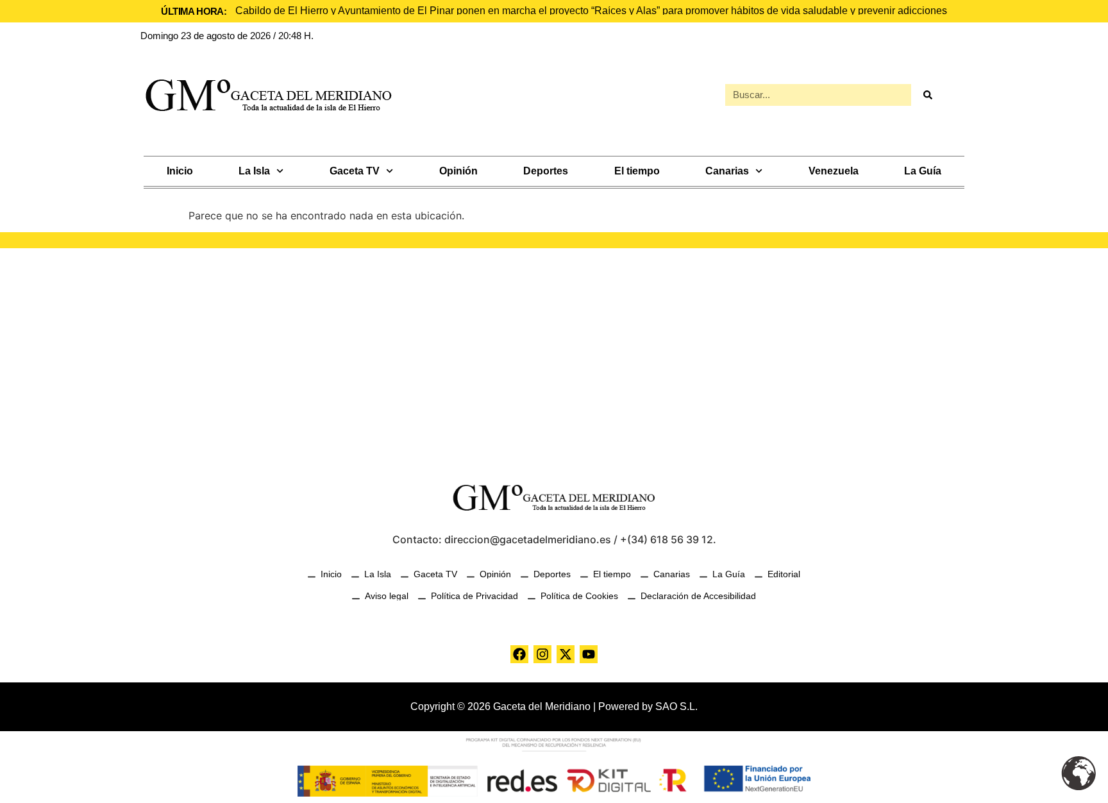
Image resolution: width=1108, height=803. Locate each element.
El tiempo (637, 170)
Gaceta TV (355, 170)
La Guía (922, 170)
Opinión (458, 170)
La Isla (254, 170)
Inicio (180, 170)
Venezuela (834, 170)
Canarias (727, 170)
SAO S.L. (676, 706)
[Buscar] (927, 95)
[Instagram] (542, 654)
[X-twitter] (566, 654)
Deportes (545, 170)
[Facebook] (519, 654)
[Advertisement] (554, 357)
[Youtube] (589, 654)
